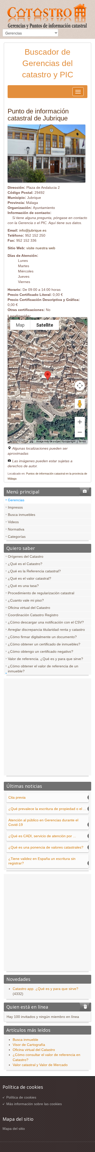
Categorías (17, 537)
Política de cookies (21, 1097)
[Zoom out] (80, 432)
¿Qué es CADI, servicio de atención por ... (42, 836)
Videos (13, 522)
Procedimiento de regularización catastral (41, 593)
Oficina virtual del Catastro (29, 608)
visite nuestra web (40, 248)
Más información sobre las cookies (34, 1104)
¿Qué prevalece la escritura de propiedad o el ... (47, 809)
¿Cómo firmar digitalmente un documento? (42, 637)
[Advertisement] (47, 728)
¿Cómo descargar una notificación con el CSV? (46, 622)
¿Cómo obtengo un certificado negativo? (40, 651)
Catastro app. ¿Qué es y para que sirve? (45, 989)
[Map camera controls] (80, 386)
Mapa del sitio (14, 1129)
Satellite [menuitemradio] (44, 325)
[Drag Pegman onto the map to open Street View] (80, 404)
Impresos (15, 507)
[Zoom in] (80, 422)
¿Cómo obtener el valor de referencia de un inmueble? (43, 668)
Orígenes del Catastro (25, 556)
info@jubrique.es (32, 230)
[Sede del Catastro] (47, 17)
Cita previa (17, 797)
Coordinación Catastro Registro (33, 615)
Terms (82, 441)
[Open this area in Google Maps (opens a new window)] (17, 440)
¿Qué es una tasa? (23, 586)
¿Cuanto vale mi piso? (26, 600)
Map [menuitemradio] (20, 325)
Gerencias (16, 500)
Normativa (16, 529)
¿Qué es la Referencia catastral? (34, 571)
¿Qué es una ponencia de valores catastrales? (45, 847)
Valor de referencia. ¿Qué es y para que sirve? (45, 659)
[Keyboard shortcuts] (31, 442)
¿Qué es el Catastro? (25, 564)
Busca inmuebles (21, 515)
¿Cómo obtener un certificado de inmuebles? (44, 644)
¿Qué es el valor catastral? (29, 578)
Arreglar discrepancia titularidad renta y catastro (46, 630)
